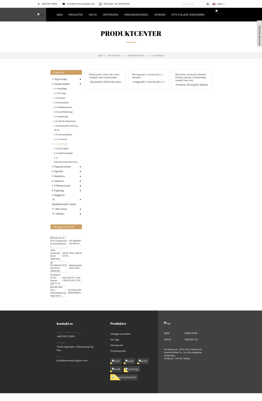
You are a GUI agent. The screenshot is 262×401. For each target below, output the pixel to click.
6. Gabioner (58, 180)
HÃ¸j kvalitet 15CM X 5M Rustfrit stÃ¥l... (71, 279)
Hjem (59, 14)
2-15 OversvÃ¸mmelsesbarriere (66, 159)
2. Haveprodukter (135, 55)
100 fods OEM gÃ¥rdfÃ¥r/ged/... (74, 291)
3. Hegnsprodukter (61, 166)
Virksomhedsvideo (136, 14)
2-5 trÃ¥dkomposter (63, 107)
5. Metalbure (58, 176)
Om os (93, 14)
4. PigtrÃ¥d (57, 171)
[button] (66, 233)
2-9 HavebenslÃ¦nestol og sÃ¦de (66, 128)
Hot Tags (114, 339)
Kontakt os (130, 28)
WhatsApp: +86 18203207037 (117, 3)
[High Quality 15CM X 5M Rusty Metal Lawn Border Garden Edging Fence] (105, 80)
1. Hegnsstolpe (59, 79)
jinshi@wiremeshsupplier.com (72, 360)
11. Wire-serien (59, 208)
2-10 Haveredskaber (63, 134)
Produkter (76, 14)
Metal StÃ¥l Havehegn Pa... (72, 254)
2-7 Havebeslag (61, 116)
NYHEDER (159, 14)
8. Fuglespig (58, 190)
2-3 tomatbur (60, 98)
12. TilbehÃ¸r (58, 213)
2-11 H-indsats (60, 139)
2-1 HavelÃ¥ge (60, 88)
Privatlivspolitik (118, 350)
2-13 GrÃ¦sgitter (61, 148)
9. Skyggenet (58, 195)
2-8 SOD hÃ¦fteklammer (65, 121)
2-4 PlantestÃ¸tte (61, 102)
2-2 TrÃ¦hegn (60, 93)
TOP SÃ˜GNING (182, 358)
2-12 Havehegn (157, 55)
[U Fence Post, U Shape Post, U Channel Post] (148, 80)
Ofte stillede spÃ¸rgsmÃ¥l (188, 14)
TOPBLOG (169, 358)
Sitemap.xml (116, 345)
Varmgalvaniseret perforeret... (75, 266)
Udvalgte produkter (120, 333)
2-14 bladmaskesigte (63, 153)
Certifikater (110, 14)
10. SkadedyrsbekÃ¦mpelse (64, 202)
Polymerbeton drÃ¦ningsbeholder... (75, 242)
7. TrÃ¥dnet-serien (61, 185)
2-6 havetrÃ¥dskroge (63, 112)
